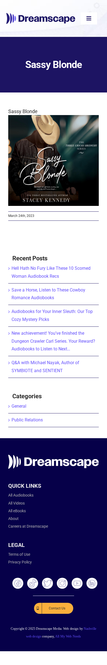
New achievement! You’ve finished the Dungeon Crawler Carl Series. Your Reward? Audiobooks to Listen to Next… (53, 341)
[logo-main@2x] (40, 15)
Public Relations (27, 420)
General (19, 406)
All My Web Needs (68, 636)
